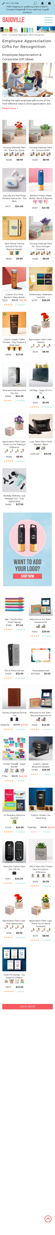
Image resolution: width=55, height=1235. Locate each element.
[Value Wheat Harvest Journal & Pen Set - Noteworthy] (17, 253)
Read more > (10, 108)
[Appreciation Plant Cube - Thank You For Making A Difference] (49, 346)
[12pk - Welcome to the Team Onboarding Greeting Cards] (14, 822)
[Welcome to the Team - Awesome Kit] (43, 626)
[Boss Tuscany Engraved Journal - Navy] (11, 719)
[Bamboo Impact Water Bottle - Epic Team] (41, 202)
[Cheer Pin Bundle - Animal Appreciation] (6, 981)
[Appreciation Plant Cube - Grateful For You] (33, 346)
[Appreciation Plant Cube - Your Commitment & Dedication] (6, 451)
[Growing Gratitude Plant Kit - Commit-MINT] (6, 154)
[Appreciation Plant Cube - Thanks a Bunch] (11, 451)
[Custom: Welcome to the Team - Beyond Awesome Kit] (38, 719)
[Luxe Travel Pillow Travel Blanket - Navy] (38, 448)
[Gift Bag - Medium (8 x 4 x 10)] (38, 397)
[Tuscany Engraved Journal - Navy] (17, 719)
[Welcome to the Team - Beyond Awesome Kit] (43, 719)
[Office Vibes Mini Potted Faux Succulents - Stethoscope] (38, 876)
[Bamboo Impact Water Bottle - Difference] (35, 202)
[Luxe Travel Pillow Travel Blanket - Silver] (43, 448)
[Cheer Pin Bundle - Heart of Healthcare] (22, 981)
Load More (27, 1006)
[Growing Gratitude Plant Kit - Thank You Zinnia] (43, 154)
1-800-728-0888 (12, 3)
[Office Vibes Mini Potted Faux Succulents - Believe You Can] (33, 876)
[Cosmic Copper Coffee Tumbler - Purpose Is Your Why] (14, 349)
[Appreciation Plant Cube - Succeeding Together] (43, 346)
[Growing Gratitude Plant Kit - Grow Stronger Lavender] (11, 154)
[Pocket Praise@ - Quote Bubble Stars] (17, 770)
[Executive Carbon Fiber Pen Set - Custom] (14, 873)
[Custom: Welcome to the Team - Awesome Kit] (38, 626)
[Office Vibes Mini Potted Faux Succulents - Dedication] (43, 876)
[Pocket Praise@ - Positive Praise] (11, 770)
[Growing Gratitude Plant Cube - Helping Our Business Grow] (22, 154)
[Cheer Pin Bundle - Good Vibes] (17, 981)
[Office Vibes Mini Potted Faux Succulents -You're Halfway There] (49, 876)
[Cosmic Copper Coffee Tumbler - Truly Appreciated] (19, 349)
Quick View (14, 141)
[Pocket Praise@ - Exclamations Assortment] (6, 770)
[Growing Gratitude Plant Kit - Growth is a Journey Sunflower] (17, 154)
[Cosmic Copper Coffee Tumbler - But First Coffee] (9, 349)
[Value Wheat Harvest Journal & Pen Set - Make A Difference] (11, 253)
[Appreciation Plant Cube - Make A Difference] (38, 346)
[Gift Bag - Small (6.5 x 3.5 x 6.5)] (43, 397)
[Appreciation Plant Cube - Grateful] (22, 451)
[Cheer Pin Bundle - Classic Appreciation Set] (11, 981)
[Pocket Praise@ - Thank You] (22, 770)
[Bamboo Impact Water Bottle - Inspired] (46, 202)
